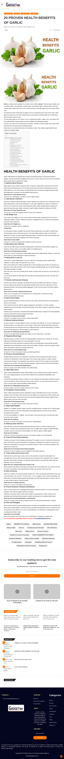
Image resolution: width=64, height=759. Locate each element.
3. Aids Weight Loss (13, 142)
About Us (35, 698)
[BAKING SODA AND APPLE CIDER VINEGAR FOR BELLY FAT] (31, 619)
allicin (9, 524)
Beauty (51, 700)
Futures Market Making (20, 667)
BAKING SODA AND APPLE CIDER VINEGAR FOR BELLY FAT (31, 627)
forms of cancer (43, 531)
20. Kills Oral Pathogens (14, 166)
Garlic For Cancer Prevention (20, 535)
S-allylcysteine (17, 542)
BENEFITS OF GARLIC (22, 524)
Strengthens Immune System (26, 545)
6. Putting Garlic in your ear (15, 146)
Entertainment (52, 711)
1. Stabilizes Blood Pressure (15, 139)
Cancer (21, 527)
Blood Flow (36, 524)
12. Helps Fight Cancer (14, 154)
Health (50, 719)
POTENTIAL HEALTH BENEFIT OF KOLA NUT (27, 651)
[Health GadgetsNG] (13, 4)
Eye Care (19, 531)
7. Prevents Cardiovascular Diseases (17, 147)
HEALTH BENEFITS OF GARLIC (13, 138)
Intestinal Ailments (48, 538)
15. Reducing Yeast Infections (15, 159)
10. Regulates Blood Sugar (15, 152)
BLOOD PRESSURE (51, 524)
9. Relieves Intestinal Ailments (15, 150)
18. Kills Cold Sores (13, 163)
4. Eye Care (12, 143)
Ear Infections (52, 527)
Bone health (11, 527)
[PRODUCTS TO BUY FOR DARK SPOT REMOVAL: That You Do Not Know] (51, 619)
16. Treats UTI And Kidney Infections (17, 160)
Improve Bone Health (32, 538)
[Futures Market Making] (8, 669)
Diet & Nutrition (8, 13)
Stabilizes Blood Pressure (44, 542)
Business (51, 703)
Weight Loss (34, 13)
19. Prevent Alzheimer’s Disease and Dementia (19, 164)
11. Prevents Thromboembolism (16, 153)
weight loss (43, 545)
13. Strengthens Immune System (16, 156)
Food (50, 717)
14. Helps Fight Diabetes (14, 157)
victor (6, 30)
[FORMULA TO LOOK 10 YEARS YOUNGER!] (8, 645)
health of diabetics (15, 538)
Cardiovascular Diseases (36, 527)
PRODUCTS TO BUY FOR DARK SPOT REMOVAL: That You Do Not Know (51, 627)
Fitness (51, 708)
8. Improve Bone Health (14, 149)
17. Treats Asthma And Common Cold (17, 161)
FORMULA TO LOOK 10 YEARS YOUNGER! (26, 643)
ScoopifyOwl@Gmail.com (42, 518)
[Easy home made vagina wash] (8, 662)
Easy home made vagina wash (22, 659)
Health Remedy (25, 13)
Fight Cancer (30, 531)
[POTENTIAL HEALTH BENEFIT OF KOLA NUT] (8, 653)
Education (51, 714)
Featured (17, 13)
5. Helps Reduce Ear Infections (16, 145)
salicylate (29, 542)
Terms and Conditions (39, 701)
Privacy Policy (36, 703)
